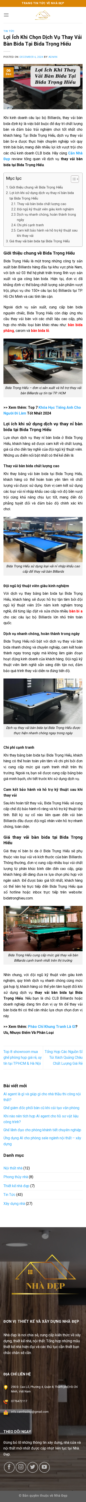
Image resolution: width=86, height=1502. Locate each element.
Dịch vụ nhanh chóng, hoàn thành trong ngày (46, 217)
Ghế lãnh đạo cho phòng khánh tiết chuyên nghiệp (42, 1130)
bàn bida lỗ (40, 330)
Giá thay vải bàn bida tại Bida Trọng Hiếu (39, 241)
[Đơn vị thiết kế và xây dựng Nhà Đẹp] (43, 15)
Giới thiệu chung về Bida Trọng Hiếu (36, 187)
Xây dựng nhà (14, 1203)
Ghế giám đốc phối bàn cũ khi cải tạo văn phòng (41, 1108)
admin (53, 56)
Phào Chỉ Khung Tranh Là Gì (51, 1026)
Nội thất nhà (12, 1168)
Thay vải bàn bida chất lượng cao (41, 204)
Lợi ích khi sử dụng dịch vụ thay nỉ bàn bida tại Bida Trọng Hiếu (41, 195)
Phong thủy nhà (15, 1177)
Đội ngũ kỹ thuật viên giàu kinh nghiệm (45, 209)
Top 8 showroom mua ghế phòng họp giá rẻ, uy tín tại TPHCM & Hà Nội (22, 1058)
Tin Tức (8, 31)
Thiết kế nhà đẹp (16, 1185)
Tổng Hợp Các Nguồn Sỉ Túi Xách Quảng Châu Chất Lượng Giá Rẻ (64, 1058)
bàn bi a (76, 611)
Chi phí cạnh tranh (30, 225)
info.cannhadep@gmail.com (30, 1411)
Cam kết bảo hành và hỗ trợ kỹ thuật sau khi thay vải (47, 233)
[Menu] (6, 14)
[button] (72, 179)
